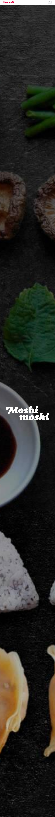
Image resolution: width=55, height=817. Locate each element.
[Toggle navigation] (50, 2)
